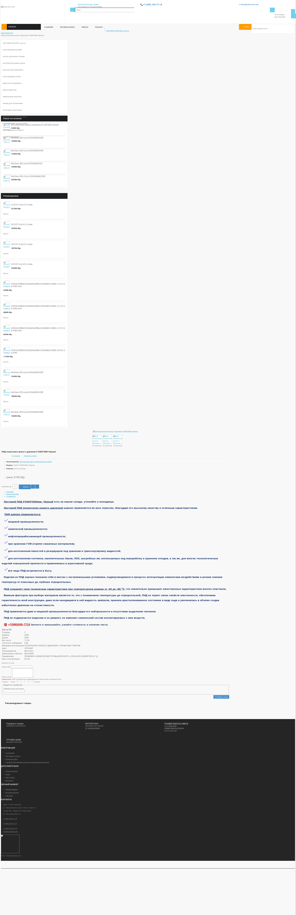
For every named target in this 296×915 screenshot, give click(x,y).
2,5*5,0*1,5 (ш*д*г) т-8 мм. (22, 204)
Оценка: (6, 682)
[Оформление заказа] (293, 16)
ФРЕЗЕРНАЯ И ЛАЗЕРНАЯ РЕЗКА (15, 117)
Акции (8, 774)
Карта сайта (10, 777)
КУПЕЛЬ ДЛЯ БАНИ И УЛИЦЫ (14, 56)
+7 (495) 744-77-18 (10, 819)
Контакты (99, 27)
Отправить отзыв (221, 697)
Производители (12, 771)
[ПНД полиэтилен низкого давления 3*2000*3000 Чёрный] (115, 431)
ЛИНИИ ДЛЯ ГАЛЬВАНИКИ (13, 103)
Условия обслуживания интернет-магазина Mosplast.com (27, 762)
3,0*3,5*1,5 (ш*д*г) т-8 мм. (22, 244)
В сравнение (37, 487)
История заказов (12, 792)
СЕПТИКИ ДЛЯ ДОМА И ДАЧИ (14, 63)
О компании (48, 27)
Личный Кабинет (12, 789)
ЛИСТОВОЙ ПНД (7, 33)
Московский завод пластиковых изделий (36, 462)
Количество (6, 487)
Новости (85, 27)
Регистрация (279, 15)
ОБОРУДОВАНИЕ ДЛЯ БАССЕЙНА (15, 123)
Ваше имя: (7, 667)
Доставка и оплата (67, 27)
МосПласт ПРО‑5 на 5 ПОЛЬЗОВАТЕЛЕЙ (27, 372)
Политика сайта (12, 759)
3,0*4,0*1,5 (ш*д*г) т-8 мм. (22, 264)
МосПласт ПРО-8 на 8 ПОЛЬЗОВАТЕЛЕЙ (27, 392)
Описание (9, 492)
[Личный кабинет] (272, 10)
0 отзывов (16, 456)
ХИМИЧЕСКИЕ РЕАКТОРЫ (12, 97)
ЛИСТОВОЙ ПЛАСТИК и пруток (117, 31)
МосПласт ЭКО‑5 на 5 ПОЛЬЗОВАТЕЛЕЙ (27, 150)
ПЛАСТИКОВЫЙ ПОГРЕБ (12, 77)
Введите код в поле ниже (14, 688)
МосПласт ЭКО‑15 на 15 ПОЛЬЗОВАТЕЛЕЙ (28, 176)
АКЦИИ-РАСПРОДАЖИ (11, 137)
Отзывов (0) (11, 496)
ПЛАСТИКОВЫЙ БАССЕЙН (12, 50)
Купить (26, 487)
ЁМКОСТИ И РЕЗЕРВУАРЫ (12, 83)
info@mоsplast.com (10, 832)
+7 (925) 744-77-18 (10, 828)
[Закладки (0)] (293, 11)
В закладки (33, 487)
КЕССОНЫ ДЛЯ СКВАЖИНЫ (13, 70)
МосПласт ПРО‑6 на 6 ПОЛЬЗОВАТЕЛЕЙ (27, 412)
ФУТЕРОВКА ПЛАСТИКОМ (12, 110)
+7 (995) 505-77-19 (10, 824)
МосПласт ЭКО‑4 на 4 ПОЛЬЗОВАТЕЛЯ (26, 163)
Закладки (9, 796)
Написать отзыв (30, 456)
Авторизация (279, 17)
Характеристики (12, 494)
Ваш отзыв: (7, 677)
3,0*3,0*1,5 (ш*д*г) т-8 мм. (22, 224)
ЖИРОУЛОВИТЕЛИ (10, 90)
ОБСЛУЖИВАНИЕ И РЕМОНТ (13, 130)
